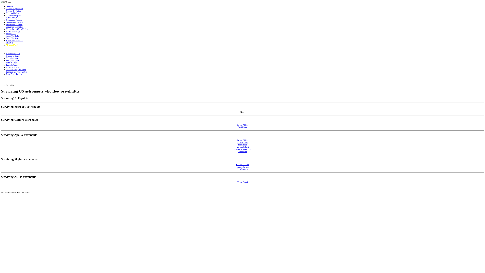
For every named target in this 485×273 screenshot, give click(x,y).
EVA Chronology (13, 31)
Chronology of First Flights (17, 29)
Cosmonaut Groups (14, 20)
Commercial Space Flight (16, 70)
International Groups (14, 25)
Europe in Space (12, 60)
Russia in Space (12, 67)
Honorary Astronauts (14, 40)
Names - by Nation (13, 11)
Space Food (11, 34)
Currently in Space (13, 15)
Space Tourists (12, 38)
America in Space (13, 54)
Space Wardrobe (12, 36)
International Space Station (16, 72)
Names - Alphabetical (14, 9)
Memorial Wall (12, 45)
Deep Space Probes (14, 74)
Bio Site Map (10, 85)
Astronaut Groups (13, 18)
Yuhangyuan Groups (14, 22)
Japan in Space (12, 65)
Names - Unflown (13, 13)
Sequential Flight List (14, 27)
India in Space (11, 63)
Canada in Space (12, 56)
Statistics (9, 43)
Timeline (9, 6)
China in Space (12, 58)
